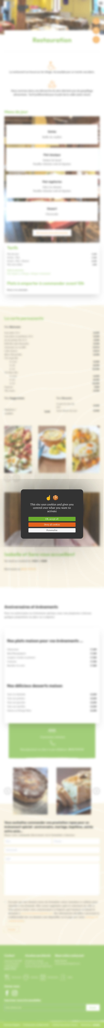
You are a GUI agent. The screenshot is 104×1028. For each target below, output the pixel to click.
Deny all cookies (52, 524)
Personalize (52, 530)
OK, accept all (51, 519)
